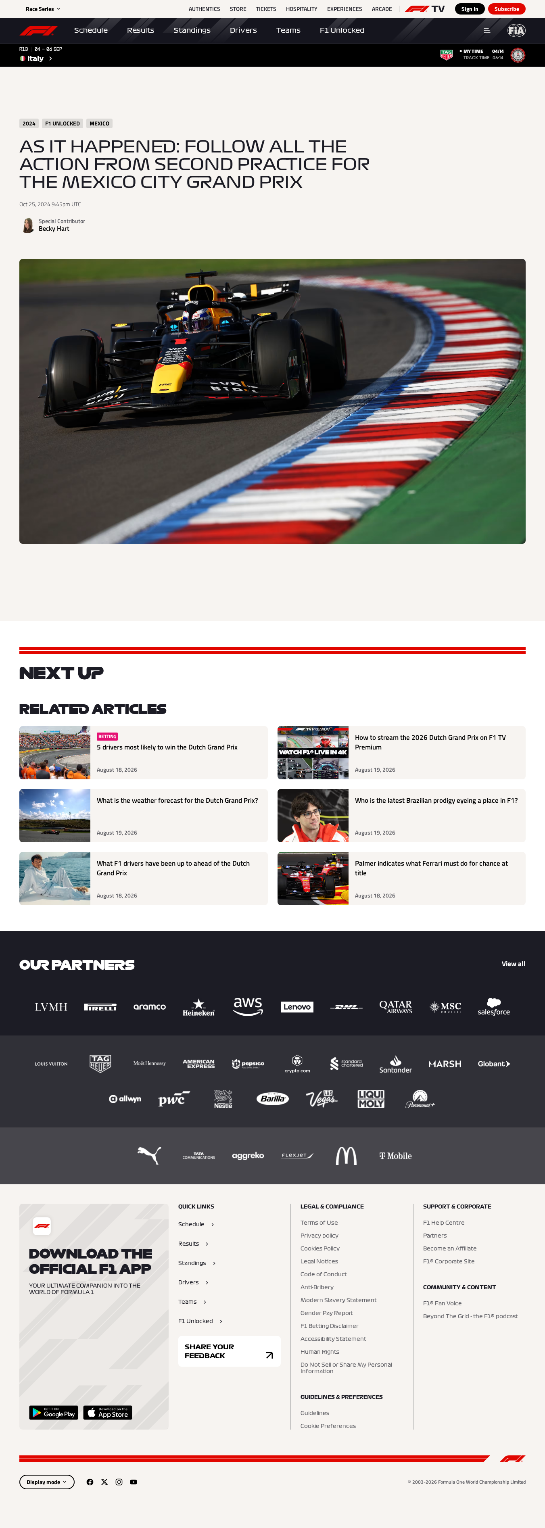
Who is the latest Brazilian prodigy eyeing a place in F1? (436, 800)
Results (141, 30)
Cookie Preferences (328, 1426)
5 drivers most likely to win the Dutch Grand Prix (167, 747)
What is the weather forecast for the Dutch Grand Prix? (177, 800)
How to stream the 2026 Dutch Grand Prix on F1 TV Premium (430, 742)
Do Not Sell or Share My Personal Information (346, 1368)
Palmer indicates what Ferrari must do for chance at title (431, 868)
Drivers (243, 30)
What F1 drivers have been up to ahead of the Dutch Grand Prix (173, 868)
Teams (288, 30)
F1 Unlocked (342, 30)
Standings (192, 30)
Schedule (91, 30)
